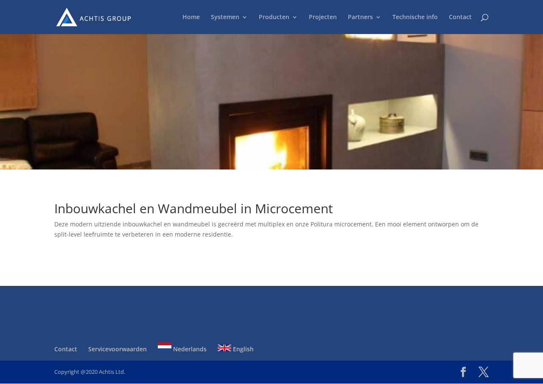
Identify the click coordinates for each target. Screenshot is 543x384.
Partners (360, 17)
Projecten (323, 17)
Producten (274, 17)
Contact (460, 17)
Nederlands (189, 349)
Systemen (225, 17)
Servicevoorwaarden (117, 349)
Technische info (415, 17)
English (242, 349)
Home (191, 17)
